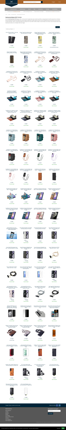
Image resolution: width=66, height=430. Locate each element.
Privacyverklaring (58, 422)
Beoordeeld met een (53, 11)
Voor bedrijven (8, 419)
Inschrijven (50, 413)
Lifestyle (47, 9)
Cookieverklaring (53, 422)
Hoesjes (9, 14)
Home (6, 14)
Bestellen (7, 413)
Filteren (57, 27)
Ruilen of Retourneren (9, 416)
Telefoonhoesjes (13, 9)
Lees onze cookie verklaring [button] (33, 428)
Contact (6, 411)
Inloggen (53, 1)
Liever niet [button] (58, 428)
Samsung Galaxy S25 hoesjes (21, 14)
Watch (29, 9)
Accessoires (40, 9)
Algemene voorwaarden (47, 422)
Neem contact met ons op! (14, 405)
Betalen (6, 414)
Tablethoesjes (22, 9)
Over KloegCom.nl (8, 420)
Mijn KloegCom (8, 410)
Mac (34, 9)
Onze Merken (54, 9)
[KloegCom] (11, 3)
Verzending (7, 415)
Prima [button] (63, 428)
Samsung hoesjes (13, 14)
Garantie (7, 418)
